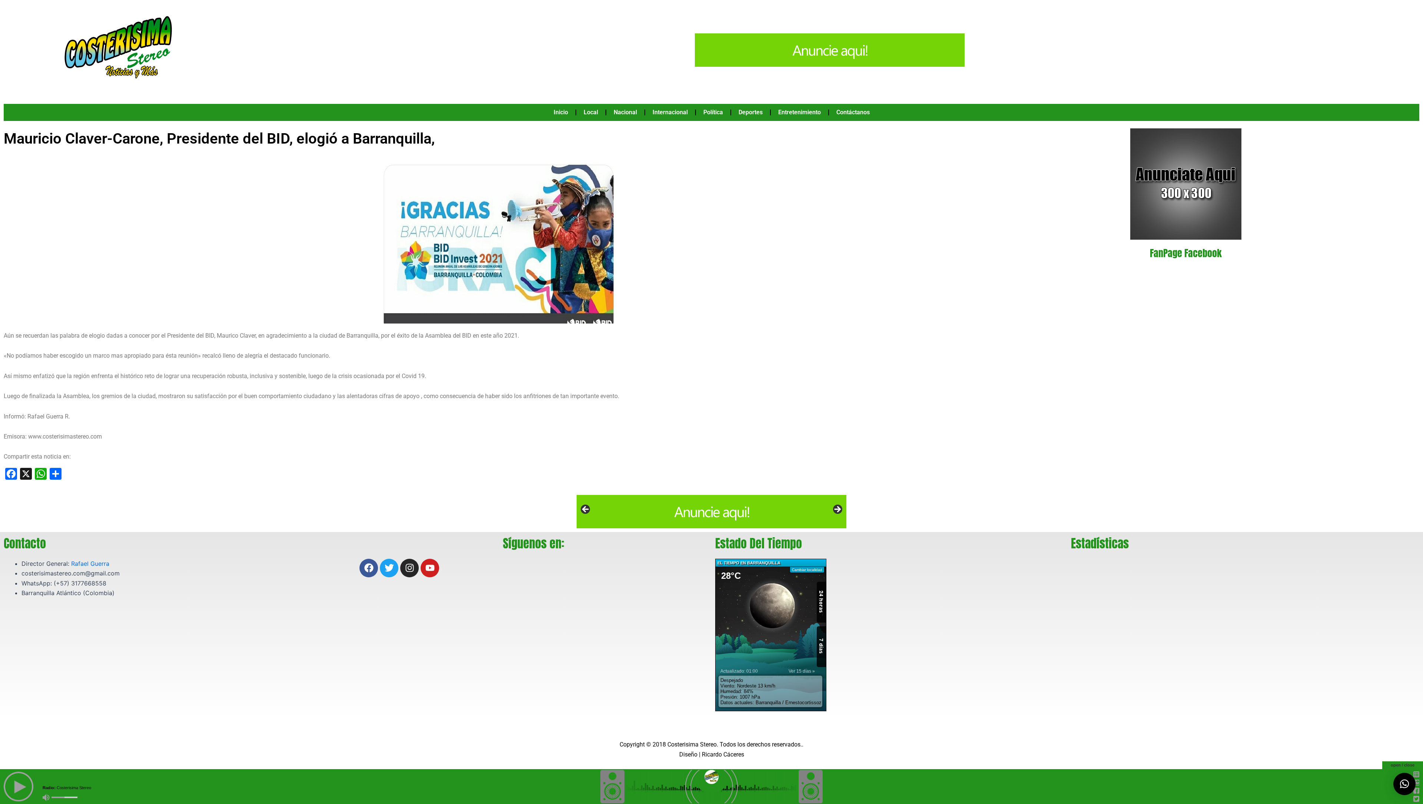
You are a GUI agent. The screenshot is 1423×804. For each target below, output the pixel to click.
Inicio (561, 112)
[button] (1404, 784)
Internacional (670, 112)
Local (591, 112)
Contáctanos (853, 112)
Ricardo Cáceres (723, 754)
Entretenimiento (799, 112)
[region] (711, 511)
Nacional (625, 112)
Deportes (751, 112)
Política (713, 112)
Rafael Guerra (90, 563)
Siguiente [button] (837, 509)
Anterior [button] (585, 509)
